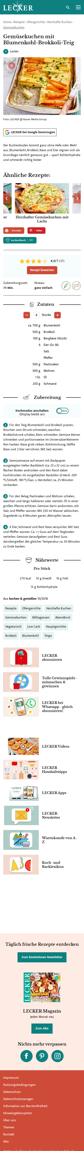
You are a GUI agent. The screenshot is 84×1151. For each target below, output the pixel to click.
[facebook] (26, 1056)
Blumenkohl (30, 636)
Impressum (11, 1078)
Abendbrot (62, 617)
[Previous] (6, 198)
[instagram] (57, 1056)
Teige (48, 636)
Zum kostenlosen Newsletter (42, 957)
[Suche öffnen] (67, 7)
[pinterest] (42, 1056)
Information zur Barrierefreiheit (25, 1106)
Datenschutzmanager (18, 1099)
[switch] (62, 411)
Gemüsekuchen (13, 27)
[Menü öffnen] (78, 7)
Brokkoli (11, 636)
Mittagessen (41, 617)
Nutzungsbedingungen (19, 1085)
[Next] (77, 198)
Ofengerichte (36, 22)
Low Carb (33, 626)
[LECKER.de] (18, 7)
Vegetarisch (13, 626)
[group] (42, 203)
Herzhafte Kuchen (59, 22)
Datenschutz (12, 1092)
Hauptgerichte (56, 626)
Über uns (9, 1120)
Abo (6, 1141)
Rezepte (19, 22)
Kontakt (8, 1134)
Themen (8, 1127)
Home (7, 22)
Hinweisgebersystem (17, 1113)
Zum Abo (42, 1028)
